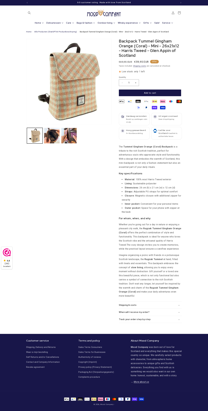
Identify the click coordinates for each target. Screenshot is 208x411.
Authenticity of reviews (89, 357)
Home (28, 32)
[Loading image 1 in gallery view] (35, 135)
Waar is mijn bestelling (37, 352)
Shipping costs (139, 66)
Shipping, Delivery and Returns (41, 347)
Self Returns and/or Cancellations (42, 357)
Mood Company (106, 404)
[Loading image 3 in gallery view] (69, 135)
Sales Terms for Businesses (92, 352)
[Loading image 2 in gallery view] (52, 135)
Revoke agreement (35, 367)
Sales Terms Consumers (90, 347)
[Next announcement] (181, 2)
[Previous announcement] (27, 2)
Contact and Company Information (43, 362)
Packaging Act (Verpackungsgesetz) (96, 372)
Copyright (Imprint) (87, 362)
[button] (29, 13)
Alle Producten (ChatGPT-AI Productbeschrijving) (55, 32)
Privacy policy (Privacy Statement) (95, 367)
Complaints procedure (89, 377)
